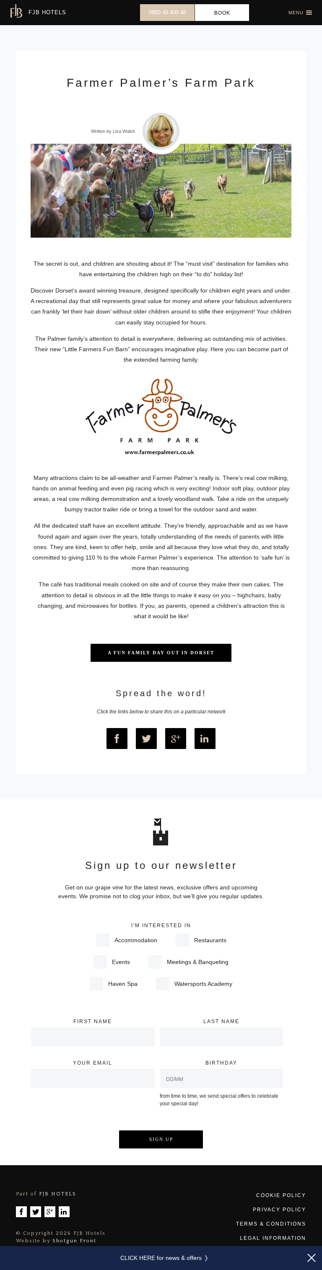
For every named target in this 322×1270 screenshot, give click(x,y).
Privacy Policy (279, 1210)
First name (92, 1021)
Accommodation (135, 940)
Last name (221, 1021)
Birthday (221, 1063)
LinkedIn (205, 738)
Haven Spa (123, 983)
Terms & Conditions (271, 1224)
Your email (92, 1063)
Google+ (175, 738)
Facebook (116, 738)
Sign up (161, 1139)
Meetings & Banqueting (198, 962)
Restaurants (210, 940)
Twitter (146, 738)
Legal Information (273, 1238)
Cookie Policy (281, 1195)
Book (222, 13)
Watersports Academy (203, 983)
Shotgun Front (74, 1241)
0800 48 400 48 (167, 12)
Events (121, 962)
